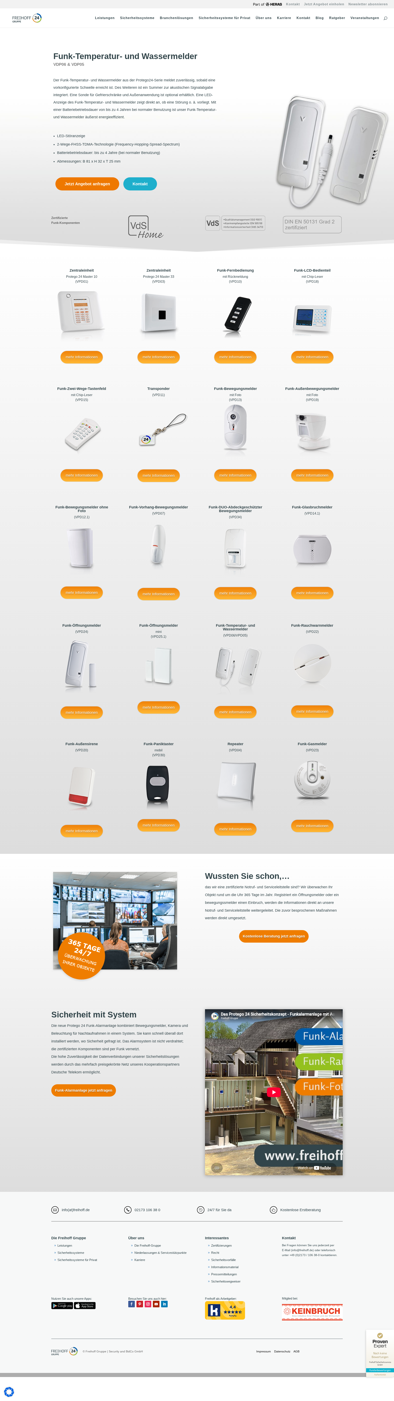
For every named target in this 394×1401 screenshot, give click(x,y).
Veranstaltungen (364, 18)
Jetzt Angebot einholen (324, 4)
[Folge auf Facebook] (131, 1304)
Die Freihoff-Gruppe (147, 1245)
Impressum (263, 1351)
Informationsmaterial (224, 1267)
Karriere (284, 18)
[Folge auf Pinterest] (139, 1304)
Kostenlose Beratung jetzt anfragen (274, 936)
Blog (320, 18)
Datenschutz (282, 1351)
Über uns (264, 18)
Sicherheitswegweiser (226, 1281)
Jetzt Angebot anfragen (87, 184)
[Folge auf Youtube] (156, 1304)
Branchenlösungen (176, 18)
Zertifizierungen (221, 1245)
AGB (296, 1351)
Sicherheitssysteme (137, 18)
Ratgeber (337, 18)
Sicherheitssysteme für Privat (224, 18)
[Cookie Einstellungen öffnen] (9, 1396)
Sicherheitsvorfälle (223, 1260)
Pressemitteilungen (224, 1274)
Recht (215, 1252)
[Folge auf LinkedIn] (164, 1304)
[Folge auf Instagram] (148, 1304)
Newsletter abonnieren (368, 4)
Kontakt (293, 4)
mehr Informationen (82, 357)
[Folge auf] (172, 1304)
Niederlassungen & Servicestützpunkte (160, 1252)
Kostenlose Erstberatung (300, 1210)
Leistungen (105, 18)
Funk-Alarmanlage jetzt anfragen (83, 1090)
